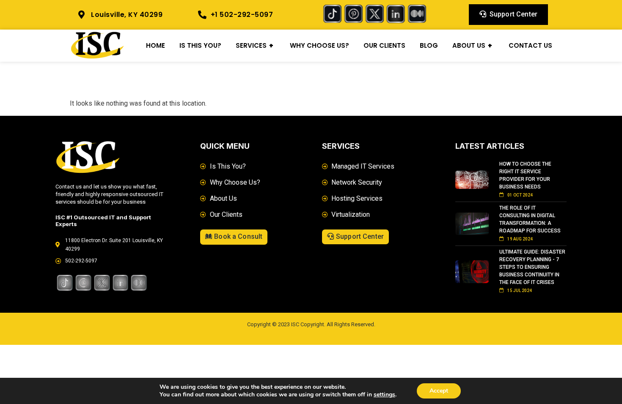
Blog (429, 45)
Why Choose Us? (319, 45)
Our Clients (384, 45)
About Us (472, 45)
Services (254, 45)
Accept (438, 391)
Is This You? (200, 45)
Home (155, 45)
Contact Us (530, 45)
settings (384, 395)
